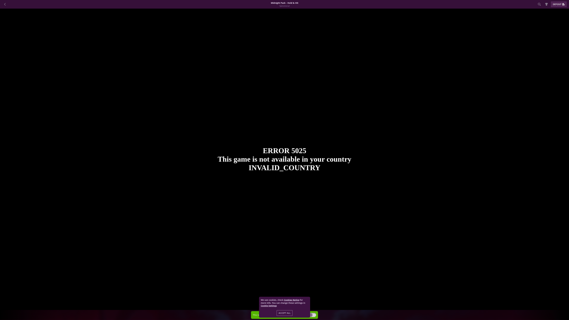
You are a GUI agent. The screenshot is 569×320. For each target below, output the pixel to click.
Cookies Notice (291, 300)
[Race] (546, 4)
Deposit (557, 4)
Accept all (285, 313)
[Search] (539, 4)
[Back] (5, 4)
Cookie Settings (269, 306)
